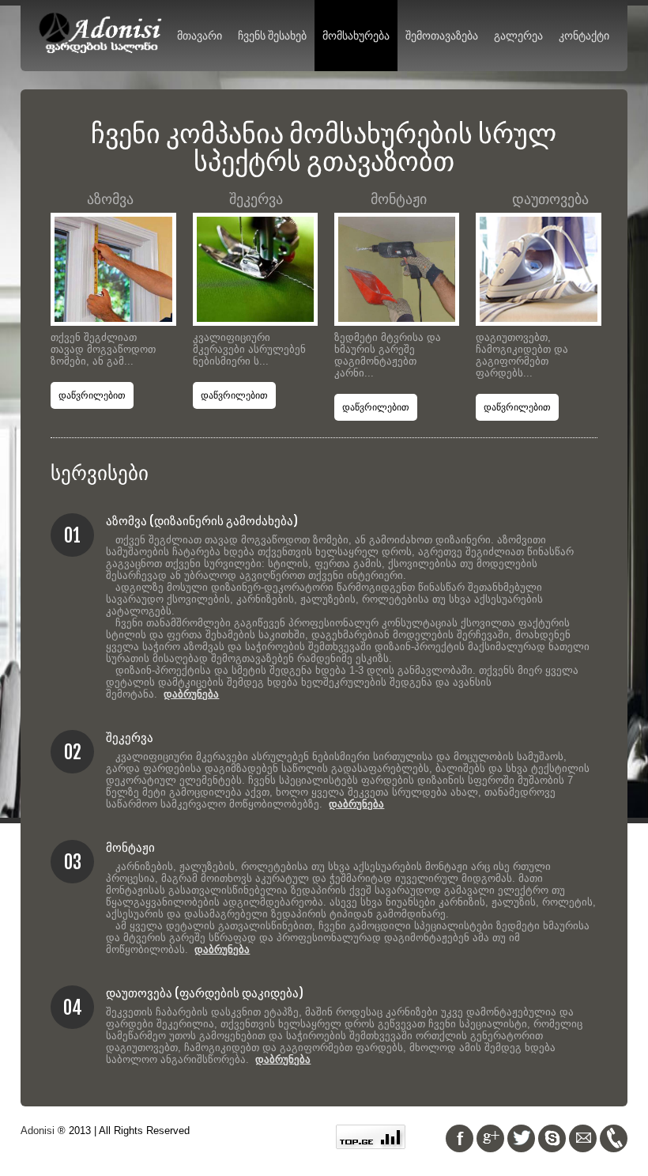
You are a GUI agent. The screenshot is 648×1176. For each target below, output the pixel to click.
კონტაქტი (584, 35)
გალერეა (518, 35)
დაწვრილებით (92, 395)
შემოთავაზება (441, 35)
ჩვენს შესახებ (272, 35)
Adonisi (38, 1130)
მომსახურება (356, 35)
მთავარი (199, 35)
